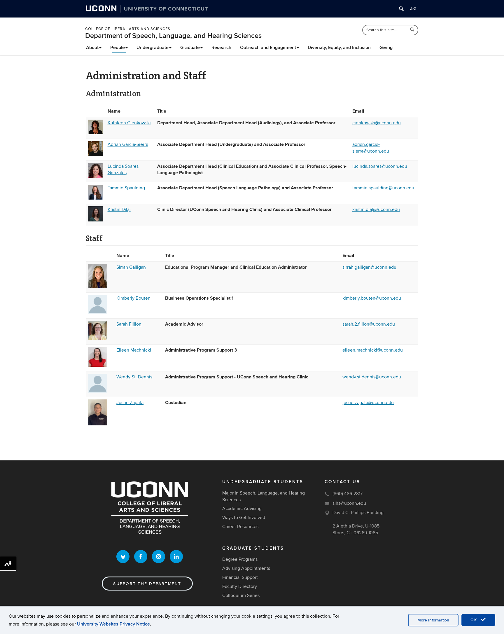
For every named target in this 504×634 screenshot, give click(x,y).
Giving (386, 47)
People (117, 47)
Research (221, 47)
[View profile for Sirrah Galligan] (97, 286)
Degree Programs (240, 559)
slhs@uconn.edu (349, 503)
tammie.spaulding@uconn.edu (383, 188)
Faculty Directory (239, 586)
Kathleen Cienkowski (129, 123)
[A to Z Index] (413, 8)
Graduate (190, 47)
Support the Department (147, 583)
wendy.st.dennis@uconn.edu (371, 377)
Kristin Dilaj (119, 209)
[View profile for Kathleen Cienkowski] (95, 133)
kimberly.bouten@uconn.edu (371, 298)
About (92, 47)
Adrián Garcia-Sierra (128, 144)
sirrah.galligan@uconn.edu (369, 267)
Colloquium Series (241, 595)
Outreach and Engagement (268, 47)
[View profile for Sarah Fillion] (97, 338)
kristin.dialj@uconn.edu (376, 209)
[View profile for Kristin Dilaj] (95, 220)
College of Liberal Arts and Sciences (127, 29)
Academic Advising (242, 508)
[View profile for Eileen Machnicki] (97, 365)
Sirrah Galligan (131, 267)
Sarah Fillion (128, 324)
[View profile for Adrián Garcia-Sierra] (95, 155)
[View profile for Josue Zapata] (97, 424)
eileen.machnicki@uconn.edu (372, 350)
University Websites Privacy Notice (113, 624)
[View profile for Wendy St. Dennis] (97, 391)
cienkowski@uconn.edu (376, 123)
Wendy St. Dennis (134, 377)
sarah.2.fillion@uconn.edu (368, 324)
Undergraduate (152, 47)
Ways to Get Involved (243, 518)
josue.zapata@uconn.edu (368, 403)
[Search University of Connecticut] (401, 8)
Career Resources (240, 527)
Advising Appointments (246, 568)
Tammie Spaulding (126, 188)
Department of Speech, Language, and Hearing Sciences (173, 36)
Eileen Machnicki (133, 350)
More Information (433, 620)
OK (474, 619)
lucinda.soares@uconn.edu (379, 166)
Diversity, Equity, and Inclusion (339, 47)
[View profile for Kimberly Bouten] (97, 312)
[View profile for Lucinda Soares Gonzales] (95, 176)
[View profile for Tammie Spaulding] (95, 198)
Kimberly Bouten (133, 298)
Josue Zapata (130, 403)
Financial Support (240, 577)
